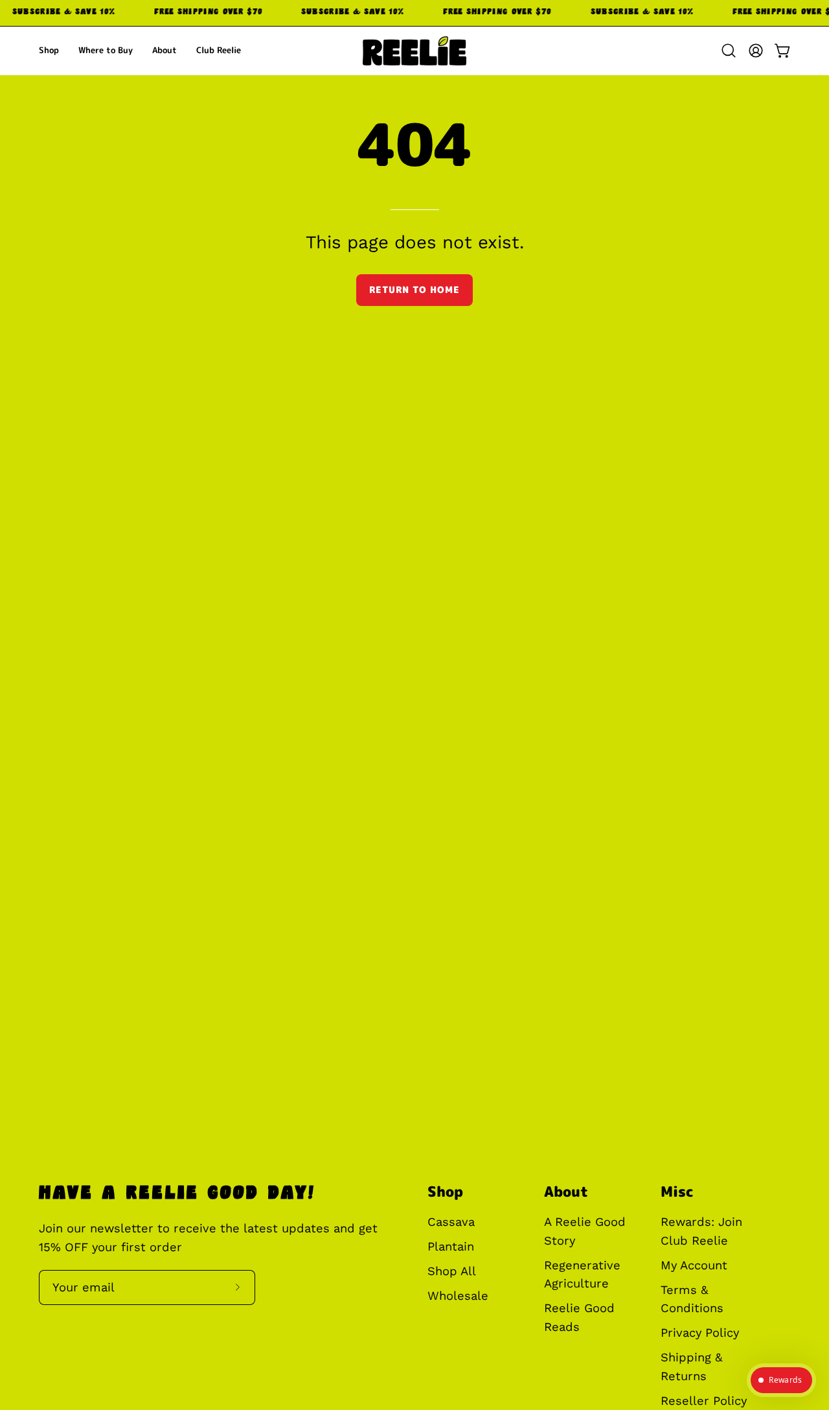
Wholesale (457, 1295)
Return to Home (414, 289)
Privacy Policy (700, 1333)
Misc (677, 1191)
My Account (694, 1265)
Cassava (451, 1221)
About (566, 1191)
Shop (445, 1191)
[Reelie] (414, 50)
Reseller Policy (704, 1400)
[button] (728, 50)
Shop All (451, 1271)
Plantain (450, 1246)
